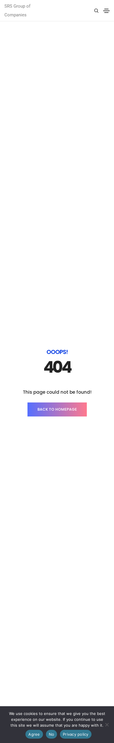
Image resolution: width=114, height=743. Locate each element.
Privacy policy (76, 734)
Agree (34, 734)
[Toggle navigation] (106, 11)
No (51, 734)
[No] (107, 725)
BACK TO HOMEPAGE (57, 409)
